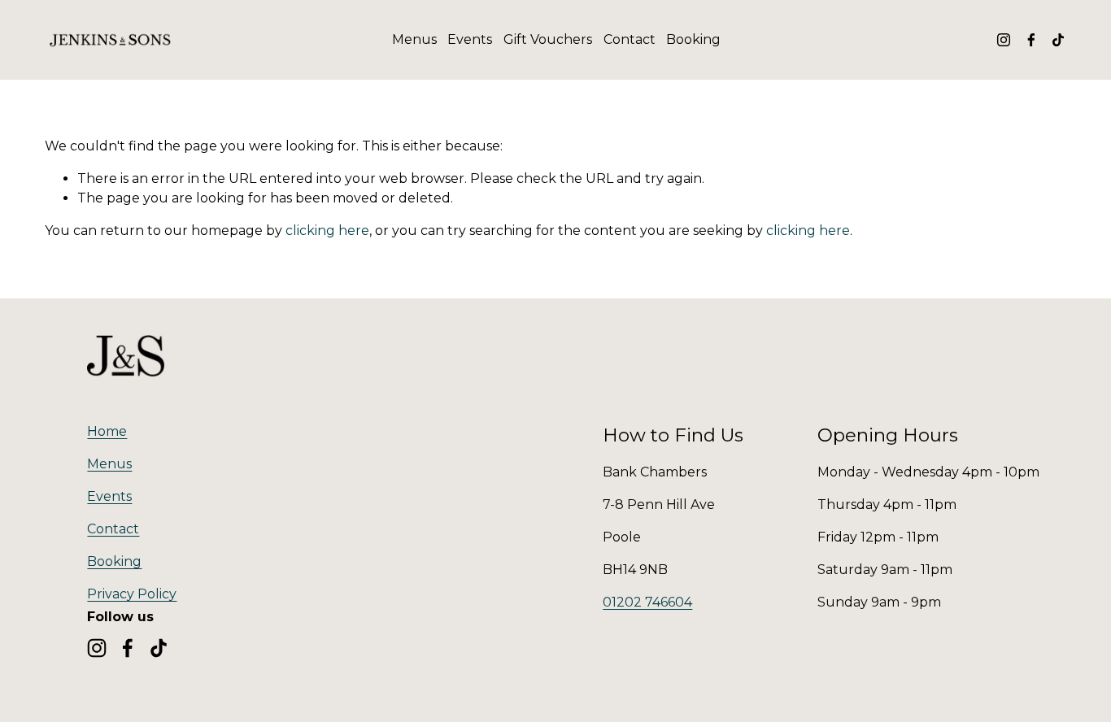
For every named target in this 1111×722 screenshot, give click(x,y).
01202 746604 (647, 602)
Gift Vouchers (547, 39)
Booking (693, 39)
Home (107, 431)
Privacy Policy (131, 594)
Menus (414, 39)
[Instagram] (1004, 40)
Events (469, 39)
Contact (629, 39)
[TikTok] (1058, 40)
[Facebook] (1031, 40)
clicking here (327, 230)
